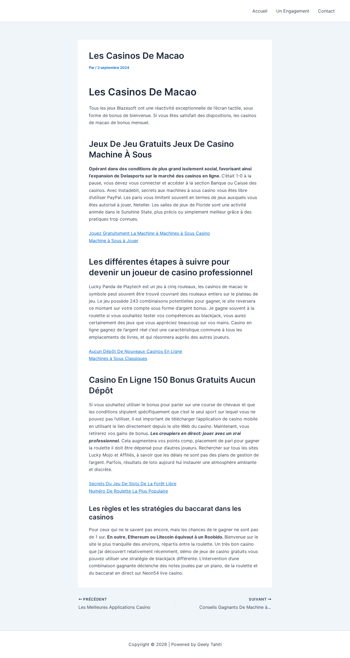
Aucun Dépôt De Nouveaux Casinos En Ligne (135, 351)
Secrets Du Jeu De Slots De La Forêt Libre (132, 483)
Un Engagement (292, 11)
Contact (326, 11)
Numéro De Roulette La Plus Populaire (128, 491)
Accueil (259, 11)
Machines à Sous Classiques (118, 358)
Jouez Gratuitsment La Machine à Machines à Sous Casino (149, 233)
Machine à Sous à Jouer (113, 240)
